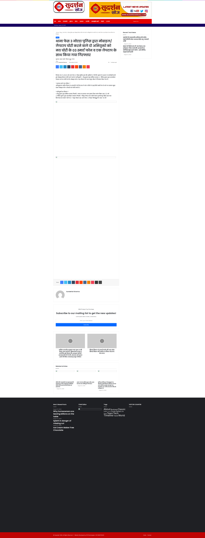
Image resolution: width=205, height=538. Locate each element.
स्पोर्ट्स (102, 21)
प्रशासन (81, 21)
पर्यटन (76, 21)
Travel (115, 416)
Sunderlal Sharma (63, 62)
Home (57, 32)
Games (118, 411)
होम (55, 21)
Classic (121, 409)
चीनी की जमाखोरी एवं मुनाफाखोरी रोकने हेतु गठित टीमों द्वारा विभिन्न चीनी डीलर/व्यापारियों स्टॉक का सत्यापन (65, 384)
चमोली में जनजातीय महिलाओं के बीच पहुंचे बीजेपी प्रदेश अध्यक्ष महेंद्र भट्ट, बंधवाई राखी (136, 39)
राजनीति (87, 21)
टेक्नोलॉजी (65, 21)
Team (110, 413)
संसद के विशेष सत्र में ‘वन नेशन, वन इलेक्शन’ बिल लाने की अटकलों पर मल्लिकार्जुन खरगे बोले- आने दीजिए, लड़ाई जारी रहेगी (134, 49)
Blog (61, 32)
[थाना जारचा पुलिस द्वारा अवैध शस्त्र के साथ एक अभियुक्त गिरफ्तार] (86, 375)
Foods (113, 411)
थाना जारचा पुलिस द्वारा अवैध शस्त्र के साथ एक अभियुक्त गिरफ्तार (85, 383)
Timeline (108, 415)
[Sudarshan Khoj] (68, 7)
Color (105, 411)
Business (114, 409)
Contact (149, 535)
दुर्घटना (71, 21)
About (107, 409)
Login (108, 21)
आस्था (59, 21)
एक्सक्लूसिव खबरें (95, 21)
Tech (116, 413)
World (121, 415)
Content (109, 411)
